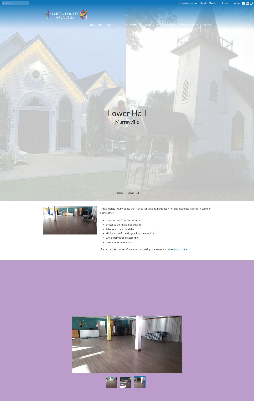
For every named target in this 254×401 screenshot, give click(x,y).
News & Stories (189, 25)
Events (206, 25)
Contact (225, 3)
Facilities (236, 3)
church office (180, 249)
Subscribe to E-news (188, 3)
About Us (112, 25)
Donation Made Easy (209, 3)
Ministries (131, 25)
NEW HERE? (96, 25)
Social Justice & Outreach (160, 25)
